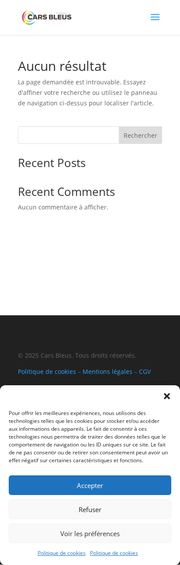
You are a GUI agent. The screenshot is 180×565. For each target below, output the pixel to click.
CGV (145, 371)
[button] (167, 396)
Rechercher (140, 135)
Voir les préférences (90, 533)
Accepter (90, 485)
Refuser (90, 509)
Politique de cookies (62, 553)
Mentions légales (107, 371)
